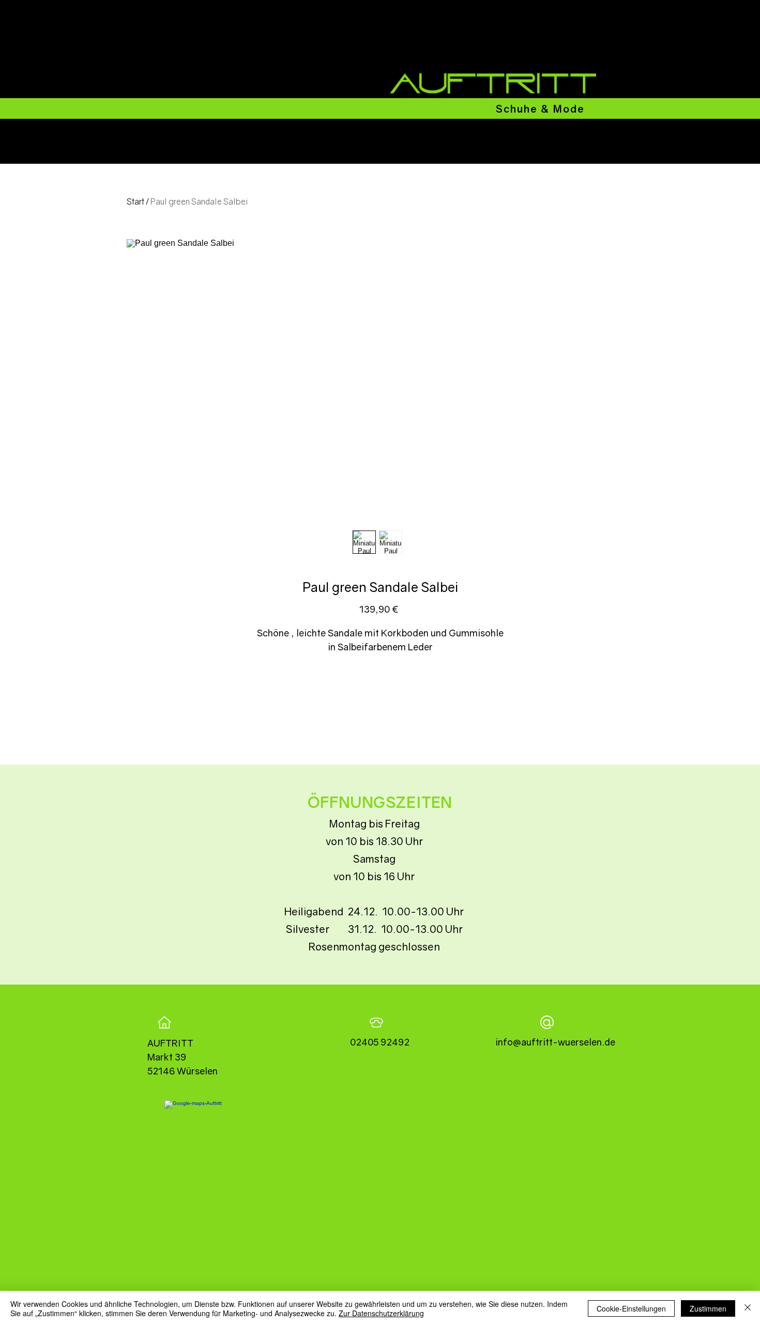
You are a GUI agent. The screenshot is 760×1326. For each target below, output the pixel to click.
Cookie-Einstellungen (631, 1308)
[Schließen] (747, 1308)
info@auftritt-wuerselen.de (555, 1042)
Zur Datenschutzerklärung (381, 1313)
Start (135, 201)
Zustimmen (708, 1308)
